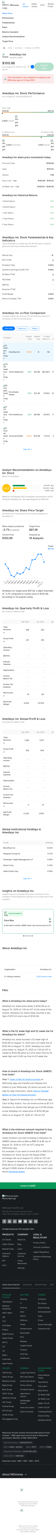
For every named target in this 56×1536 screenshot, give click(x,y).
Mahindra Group (9, 1398)
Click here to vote (44, 976)
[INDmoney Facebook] (4, 1221)
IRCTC (5, 1342)
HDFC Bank (7, 1313)
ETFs (42, 5)
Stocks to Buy (44, 1416)
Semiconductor (44, 1312)
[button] (29, 67)
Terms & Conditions (41, 1247)
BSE (31, 1461)
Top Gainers (43, 1382)
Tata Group (7, 1373)
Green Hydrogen (45, 1324)
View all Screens (27, 1407)
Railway (23, 1341)
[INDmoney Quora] (35, 1221)
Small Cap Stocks (27, 1381)
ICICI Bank (6, 1325)
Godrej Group (8, 1406)
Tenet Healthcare (16, 372)
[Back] (4, 48)
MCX (37, 1461)
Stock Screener (26, 1411)
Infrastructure (26, 1329)
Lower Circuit (43, 1407)
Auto (22, 1312)
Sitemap (20, 1268)
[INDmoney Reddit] (30, 1221)
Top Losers (42, 1386)
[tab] (11, 1285)
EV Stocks (42, 1303)
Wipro (4, 1355)
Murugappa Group (10, 1419)
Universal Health (16, 436)
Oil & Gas (24, 1354)
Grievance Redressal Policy (42, 1257)
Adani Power (7, 1338)
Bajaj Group (7, 1385)
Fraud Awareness (22, 1262)
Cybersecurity (44, 1329)
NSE (25, 1461)
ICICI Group (7, 1410)
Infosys (5, 1330)
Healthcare (25, 1358)
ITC (3, 1347)
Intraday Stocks (44, 1420)
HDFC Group (7, 1393)
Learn (19, 1249)
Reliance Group (8, 1381)
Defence (23, 1320)
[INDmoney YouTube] (20, 1221)
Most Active (43, 1390)
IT (21, 1303)
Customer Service (21, 1254)
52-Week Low (44, 1399)
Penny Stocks (26, 1385)
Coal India (6, 1359)
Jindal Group (7, 1415)
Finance (23, 1350)
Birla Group (7, 1389)
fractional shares (17, 1171)
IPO (3, 1261)
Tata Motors (7, 1302)
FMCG (23, 1316)
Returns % (22, 328)
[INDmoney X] (14, 1221)
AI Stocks (42, 1299)
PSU (22, 1337)
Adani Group (7, 1377)
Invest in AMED (28, 1185)
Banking (23, 1299)
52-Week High (44, 1395)
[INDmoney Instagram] (25, 1221)
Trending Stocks (45, 1411)
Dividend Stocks (27, 1389)
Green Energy (44, 1308)
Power (23, 1324)
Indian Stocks (34, 5)
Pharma (23, 1308)
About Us (21, 1239)
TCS (4, 1321)
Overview (8, 328)
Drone (40, 1320)
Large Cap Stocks (27, 1373)
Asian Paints (7, 1363)
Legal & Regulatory (41, 1252)
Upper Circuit (43, 1403)
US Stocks (25, 5)
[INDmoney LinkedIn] (9, 1221)
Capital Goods (26, 1345)
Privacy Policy (39, 1243)
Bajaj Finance (8, 1334)
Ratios (34, 328)
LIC (3, 1351)
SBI (3, 1317)
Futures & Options (6, 1254)
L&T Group (6, 1402)
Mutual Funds (51, 5)
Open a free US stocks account (25, 1079)
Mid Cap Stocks (27, 1377)
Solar (40, 1316)
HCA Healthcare (16, 414)
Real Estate (25, 1333)
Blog (19, 1244)
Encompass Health (14, 393)
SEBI (19, 1461)
